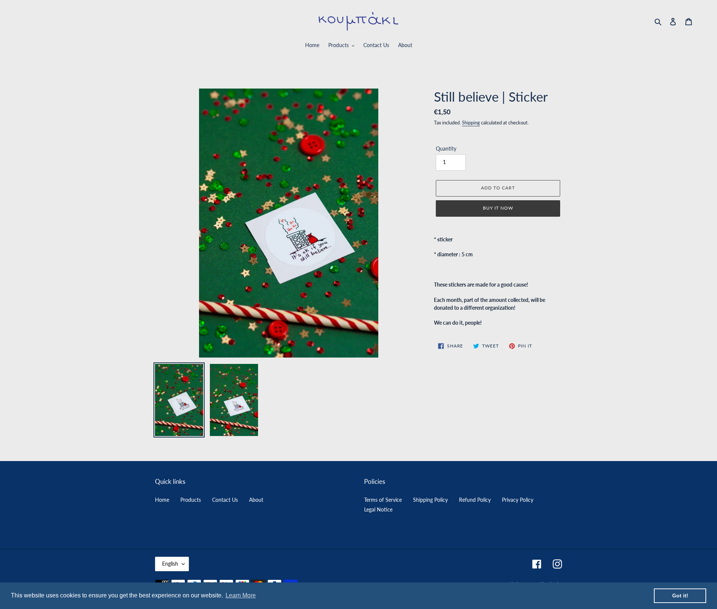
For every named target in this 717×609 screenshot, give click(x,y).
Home (162, 500)
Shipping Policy (430, 500)
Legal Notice (378, 509)
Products (190, 500)
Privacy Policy (517, 500)
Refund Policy (475, 500)
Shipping (471, 123)
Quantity (446, 148)
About (256, 500)
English (170, 563)
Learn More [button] (241, 595)
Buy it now (498, 208)
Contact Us (225, 500)
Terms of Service (383, 500)
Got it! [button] (680, 596)
